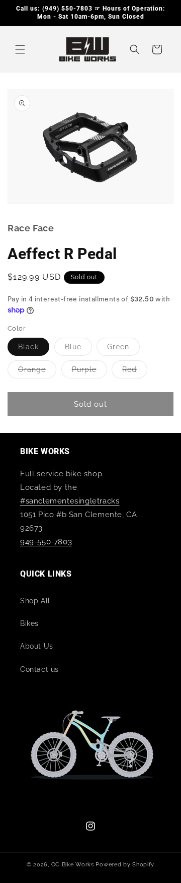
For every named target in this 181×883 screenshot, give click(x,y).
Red (134, 372)
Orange (37, 372)
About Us (36, 646)
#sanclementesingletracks (69, 501)
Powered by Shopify (125, 864)
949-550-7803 (46, 541)
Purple (89, 372)
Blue (78, 349)
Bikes (29, 623)
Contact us (39, 669)
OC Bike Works (72, 864)
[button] (20, 49)
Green (123, 349)
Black (33, 349)
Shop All (35, 601)
